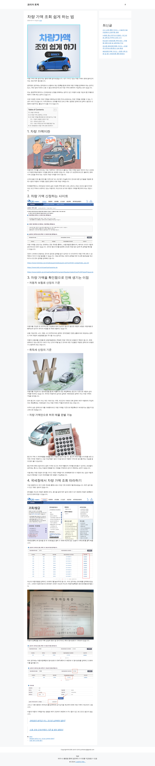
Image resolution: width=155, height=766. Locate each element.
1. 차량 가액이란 (34, 112)
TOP (77, 756)
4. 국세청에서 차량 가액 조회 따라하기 (41, 126)
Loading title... (80, 762)
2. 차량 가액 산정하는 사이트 (38, 115)
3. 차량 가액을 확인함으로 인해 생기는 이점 (43, 117)
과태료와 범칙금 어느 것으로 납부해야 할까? (47, 720)
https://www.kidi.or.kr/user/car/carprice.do (42, 267)
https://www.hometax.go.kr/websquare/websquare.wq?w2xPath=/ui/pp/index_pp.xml (58, 263)
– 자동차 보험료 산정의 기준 (41, 119)
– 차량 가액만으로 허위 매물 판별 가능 (44, 123)
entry (30, 736)
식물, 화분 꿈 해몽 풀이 (35, 740)
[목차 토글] (54, 109)
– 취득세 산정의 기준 (39, 121)
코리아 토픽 (33, 4)
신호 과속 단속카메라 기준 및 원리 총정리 (46, 730)
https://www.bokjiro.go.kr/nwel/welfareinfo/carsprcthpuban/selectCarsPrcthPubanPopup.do (60, 272)
